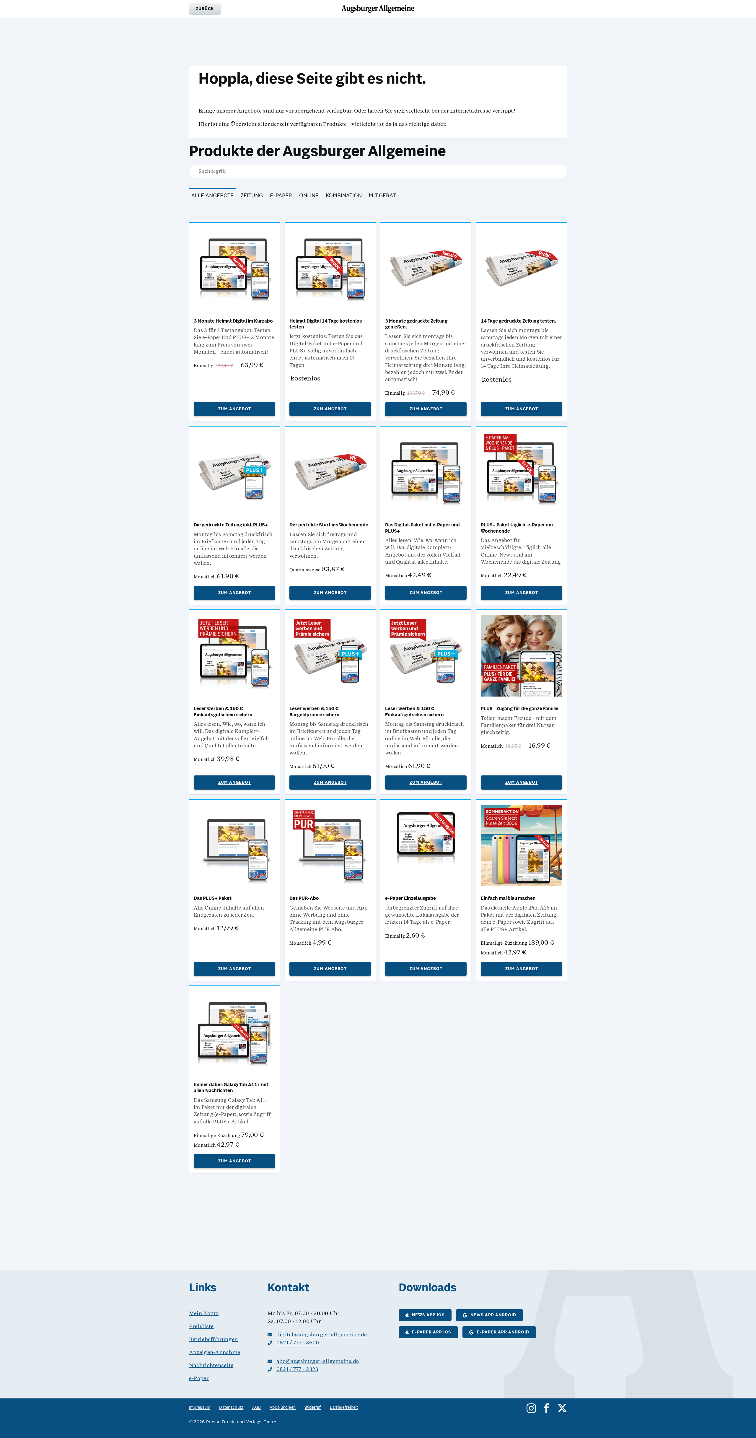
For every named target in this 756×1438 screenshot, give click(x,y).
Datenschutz (231, 1408)
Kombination (344, 196)
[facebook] (546, 1408)
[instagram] (531, 1408)
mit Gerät (382, 196)
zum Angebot (234, 409)
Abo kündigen (283, 1408)
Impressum (199, 1408)
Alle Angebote (212, 196)
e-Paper (281, 196)
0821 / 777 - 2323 (297, 1369)
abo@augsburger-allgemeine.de (317, 1361)
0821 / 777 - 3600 (297, 1342)
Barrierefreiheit (344, 1408)
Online (309, 196)
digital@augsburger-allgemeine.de (321, 1334)
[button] (205, 9)
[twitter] (562, 1408)
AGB (256, 1408)
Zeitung (252, 196)
